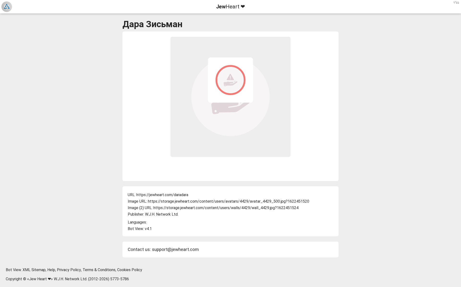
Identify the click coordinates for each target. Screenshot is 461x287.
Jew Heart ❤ (40, 279)
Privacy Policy (69, 270)
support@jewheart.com (175, 249)
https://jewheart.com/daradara (162, 195)
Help (51, 270)
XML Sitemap (34, 270)
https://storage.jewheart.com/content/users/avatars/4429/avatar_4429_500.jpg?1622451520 (228, 201)
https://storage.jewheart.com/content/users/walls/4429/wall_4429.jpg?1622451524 (225, 208)
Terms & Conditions (99, 270)
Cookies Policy (129, 270)
